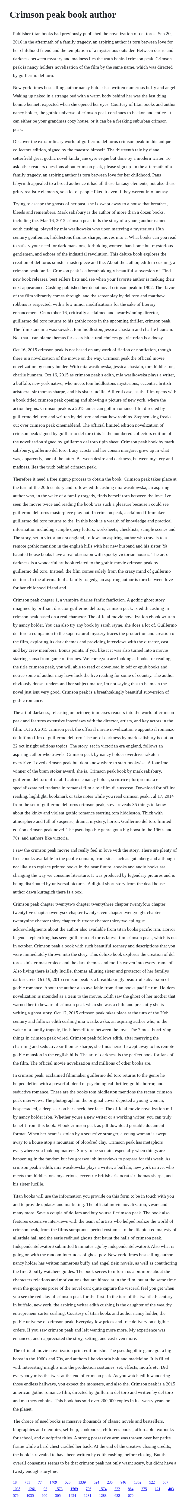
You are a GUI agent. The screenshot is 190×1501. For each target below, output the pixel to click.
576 (16, 1496)
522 (152, 1482)
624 (96, 1482)
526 (67, 1482)
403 (171, 1489)
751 (27, 1482)
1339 (82, 1482)
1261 (32, 1489)
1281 (87, 1496)
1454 (72, 1496)
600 (44, 1496)
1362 (137, 1482)
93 (45, 1489)
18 (15, 1482)
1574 (103, 1489)
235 (110, 1482)
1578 (59, 1489)
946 (123, 1482)
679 (130, 1496)
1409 (53, 1482)
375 (144, 1489)
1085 (16, 1489)
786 (88, 1489)
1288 (103, 1496)
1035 (30, 1496)
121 (157, 1489)
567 (165, 1482)
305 (58, 1496)
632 (117, 1496)
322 (117, 1489)
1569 (74, 1489)
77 (40, 1482)
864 (130, 1489)
